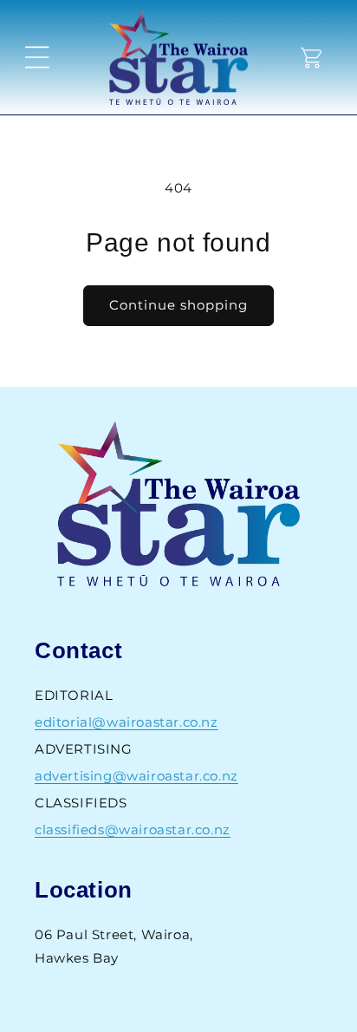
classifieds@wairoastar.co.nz (132, 829)
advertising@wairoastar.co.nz (136, 775)
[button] (37, 57)
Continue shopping (178, 305)
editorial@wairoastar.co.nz (126, 722)
